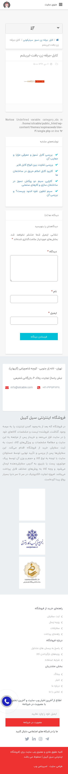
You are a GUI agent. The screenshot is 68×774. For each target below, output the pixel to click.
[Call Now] (7, 701)
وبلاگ (57, 674)
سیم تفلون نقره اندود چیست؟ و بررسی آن (35, 193)
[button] (34, 28)
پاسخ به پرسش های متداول (45, 648)
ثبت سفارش (53, 616)
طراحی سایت (56, 766)
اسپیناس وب (40, 766)
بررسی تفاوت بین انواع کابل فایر (35, 164)
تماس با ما (54, 692)
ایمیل (52, 313)
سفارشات (55, 628)
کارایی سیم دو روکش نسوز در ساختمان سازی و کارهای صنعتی (35, 183)
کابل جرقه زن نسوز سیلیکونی (38, 40)
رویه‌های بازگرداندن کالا (48, 654)
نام (54, 291)
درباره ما (56, 686)
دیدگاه (52, 251)
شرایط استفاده (52, 660)
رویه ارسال (54, 622)
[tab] (34, 28)
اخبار (57, 680)
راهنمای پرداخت (52, 634)
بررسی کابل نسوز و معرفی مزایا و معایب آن (35, 156)
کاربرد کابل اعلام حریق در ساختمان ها (35, 173)
